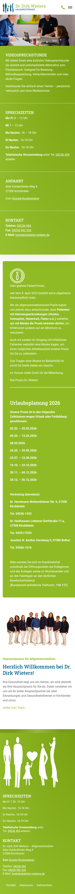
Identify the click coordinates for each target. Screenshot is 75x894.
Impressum (26, 885)
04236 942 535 (21, 230)
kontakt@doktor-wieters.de (32, 235)
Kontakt (11, 885)
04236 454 (63, 154)
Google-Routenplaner (25, 198)
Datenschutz (44, 885)
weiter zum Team (14, 707)
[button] (28, 42)
